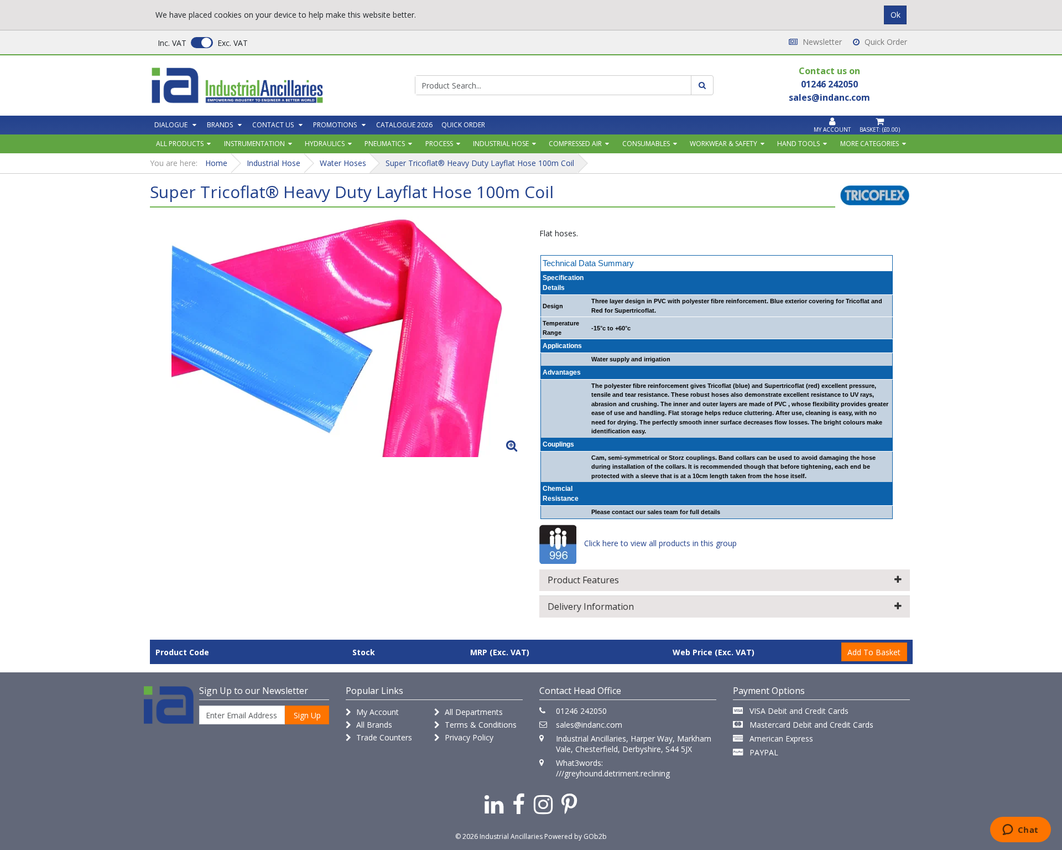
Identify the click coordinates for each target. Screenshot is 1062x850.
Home (216, 163)
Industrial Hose (501, 143)
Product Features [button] (583, 580)
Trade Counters (383, 737)
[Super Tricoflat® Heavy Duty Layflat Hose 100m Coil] (337, 336)
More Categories (869, 143)
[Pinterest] (569, 803)
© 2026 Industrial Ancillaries (499, 836)
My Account (376, 712)
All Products (180, 143)
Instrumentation (254, 143)
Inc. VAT (172, 43)
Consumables (646, 143)
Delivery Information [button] (591, 606)
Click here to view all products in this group (659, 543)
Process (439, 143)
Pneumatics (385, 143)
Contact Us (273, 124)
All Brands (373, 724)
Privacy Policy (467, 737)
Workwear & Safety (723, 143)
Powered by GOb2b (575, 836)
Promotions (335, 124)
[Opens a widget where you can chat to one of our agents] (1020, 830)
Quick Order (884, 42)
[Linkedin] (494, 803)
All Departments (472, 712)
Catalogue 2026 (404, 124)
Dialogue (171, 124)
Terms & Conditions (479, 724)
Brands (220, 124)
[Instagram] (543, 803)
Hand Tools (798, 143)
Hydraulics (325, 143)
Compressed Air (575, 143)
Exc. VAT (232, 43)
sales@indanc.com (589, 724)
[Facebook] (518, 803)
